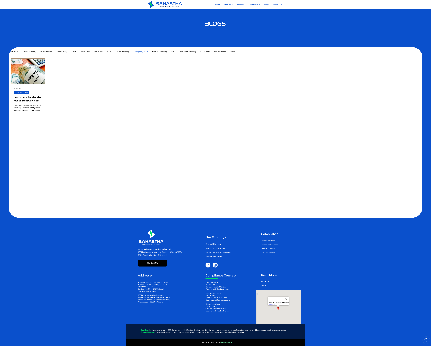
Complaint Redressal (269, 245)
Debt (74, 52)
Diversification (46, 52)
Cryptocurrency (29, 52)
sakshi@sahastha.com (220, 300)
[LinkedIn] (208, 265)
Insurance (98, 52)
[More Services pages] (232, 4)
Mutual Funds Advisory (215, 248)
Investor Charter (268, 253)
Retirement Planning (187, 52)
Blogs (263, 285)
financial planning (159, 52)
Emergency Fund (140, 52)
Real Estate (205, 52)
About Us (265, 282)
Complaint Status (268, 241)
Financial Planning (213, 244)
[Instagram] (215, 265)
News (232, 52)
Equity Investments (214, 256)
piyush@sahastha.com (147, 291)
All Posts (14, 52)
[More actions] (41, 88)
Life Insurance (220, 52)
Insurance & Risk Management (218, 252)
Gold (109, 52)
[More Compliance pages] (259, 4)
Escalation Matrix (268, 249)
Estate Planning (122, 52)
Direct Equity (62, 52)
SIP (173, 52)
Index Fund (85, 52)
